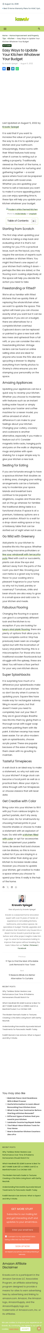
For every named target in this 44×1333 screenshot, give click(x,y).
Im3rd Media (20, 214)
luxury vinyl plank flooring (16, 629)
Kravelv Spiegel (11, 63)
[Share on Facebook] (4, 68)
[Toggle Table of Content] (32, 221)
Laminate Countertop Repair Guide (23, 1122)
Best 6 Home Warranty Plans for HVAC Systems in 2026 (23, 9)
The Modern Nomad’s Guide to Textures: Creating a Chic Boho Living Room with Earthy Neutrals (21, 1017)
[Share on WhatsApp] (17, 68)
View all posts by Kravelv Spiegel (22, 909)
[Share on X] (8, 68)
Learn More (14, 1329)
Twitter (26, 945)
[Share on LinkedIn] (12, 68)
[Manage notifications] (39, 1329)
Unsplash (33, 214)
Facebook (22, 948)
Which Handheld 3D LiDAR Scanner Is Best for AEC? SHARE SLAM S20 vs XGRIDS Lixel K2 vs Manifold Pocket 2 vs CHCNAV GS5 (21, 1006)
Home (5, 35)
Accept (25, 1329)
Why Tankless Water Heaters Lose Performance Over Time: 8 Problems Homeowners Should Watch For (18, 994)
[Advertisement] (22, 95)
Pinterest (34, 945)
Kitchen (11, 38)
